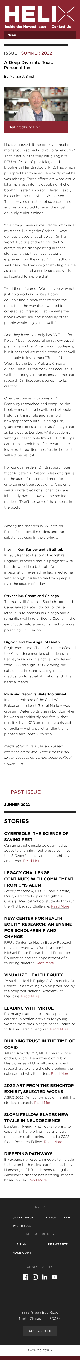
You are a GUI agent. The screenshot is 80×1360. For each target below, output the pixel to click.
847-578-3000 (40, 1331)
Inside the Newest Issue (25, 27)
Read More (32, 861)
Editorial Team (58, 1217)
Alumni (22, 1244)
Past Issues (22, 1225)
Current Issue (22, 1217)
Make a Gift (22, 1252)
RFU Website (58, 1244)
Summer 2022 (36, 53)
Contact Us (61, 27)
